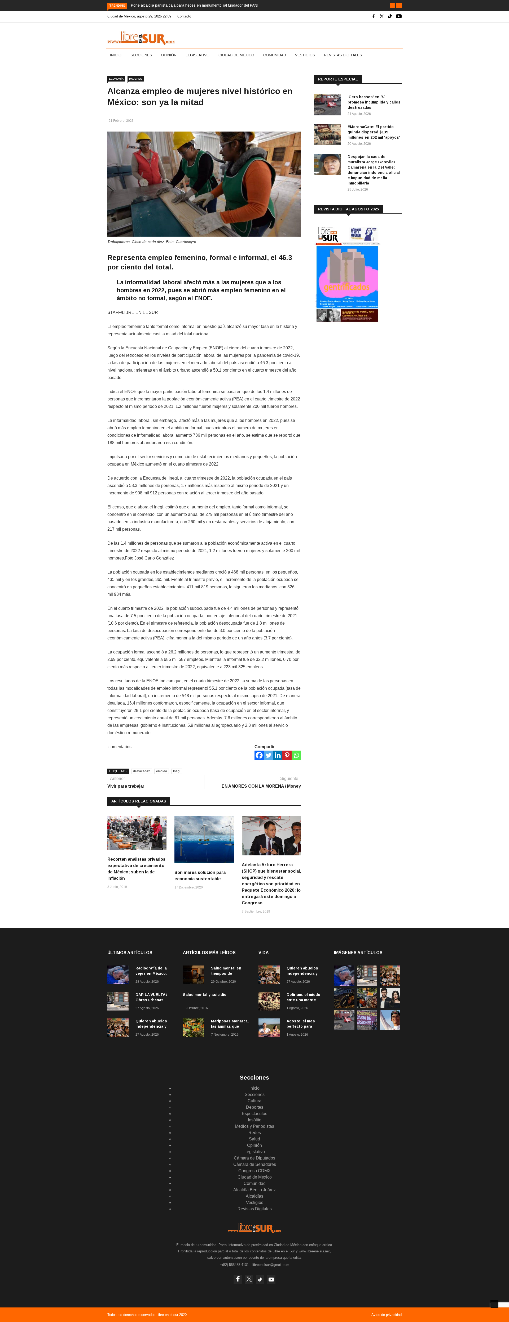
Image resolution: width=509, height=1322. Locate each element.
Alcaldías (254, 1196)
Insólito (254, 1120)
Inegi (176, 771)
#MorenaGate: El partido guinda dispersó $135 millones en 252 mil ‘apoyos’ (374, 132)
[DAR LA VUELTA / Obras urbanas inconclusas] (119, 1002)
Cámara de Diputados (254, 1158)
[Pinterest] (287, 755)
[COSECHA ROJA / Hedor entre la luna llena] (344, 1006)
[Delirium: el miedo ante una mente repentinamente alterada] (270, 1002)
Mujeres (135, 78)
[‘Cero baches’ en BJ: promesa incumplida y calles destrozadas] (328, 105)
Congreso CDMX (254, 1170)
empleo (161, 771)
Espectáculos (254, 1113)
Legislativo (197, 55)
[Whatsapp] (296, 755)
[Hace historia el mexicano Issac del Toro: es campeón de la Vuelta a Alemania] (390, 1029)
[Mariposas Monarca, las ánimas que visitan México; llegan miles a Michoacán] (195, 1028)
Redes (254, 1132)
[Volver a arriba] (494, 1304)
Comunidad (274, 55)
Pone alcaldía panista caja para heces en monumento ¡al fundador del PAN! (194, 5)
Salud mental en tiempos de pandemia (226, 973)
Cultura (254, 1101)
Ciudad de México (236, 55)
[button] (392, 5)
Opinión (169, 55)
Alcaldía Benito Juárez (254, 1190)
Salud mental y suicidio (204, 994)
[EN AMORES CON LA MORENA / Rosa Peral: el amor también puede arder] (390, 1006)
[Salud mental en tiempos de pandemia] (195, 975)
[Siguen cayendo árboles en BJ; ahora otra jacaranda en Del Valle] (367, 1006)
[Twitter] (268, 755)
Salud (254, 1139)
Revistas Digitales (343, 55)
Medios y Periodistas (254, 1126)
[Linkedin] (277, 755)
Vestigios (305, 55)
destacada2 (141, 771)
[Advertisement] (354, 370)
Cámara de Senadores (254, 1164)
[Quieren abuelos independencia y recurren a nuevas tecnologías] (119, 1028)
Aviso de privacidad (386, 1315)
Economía (116, 78)
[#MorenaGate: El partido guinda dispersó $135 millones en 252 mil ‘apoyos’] (328, 135)
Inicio (115, 55)
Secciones (141, 55)
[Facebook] (259, 755)
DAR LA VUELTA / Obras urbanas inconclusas (151, 999)
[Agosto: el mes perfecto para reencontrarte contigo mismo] (270, 1028)
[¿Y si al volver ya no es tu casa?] (367, 1029)
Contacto (184, 16)
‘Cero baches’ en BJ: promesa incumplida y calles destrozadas (374, 102)
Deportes (254, 1107)
